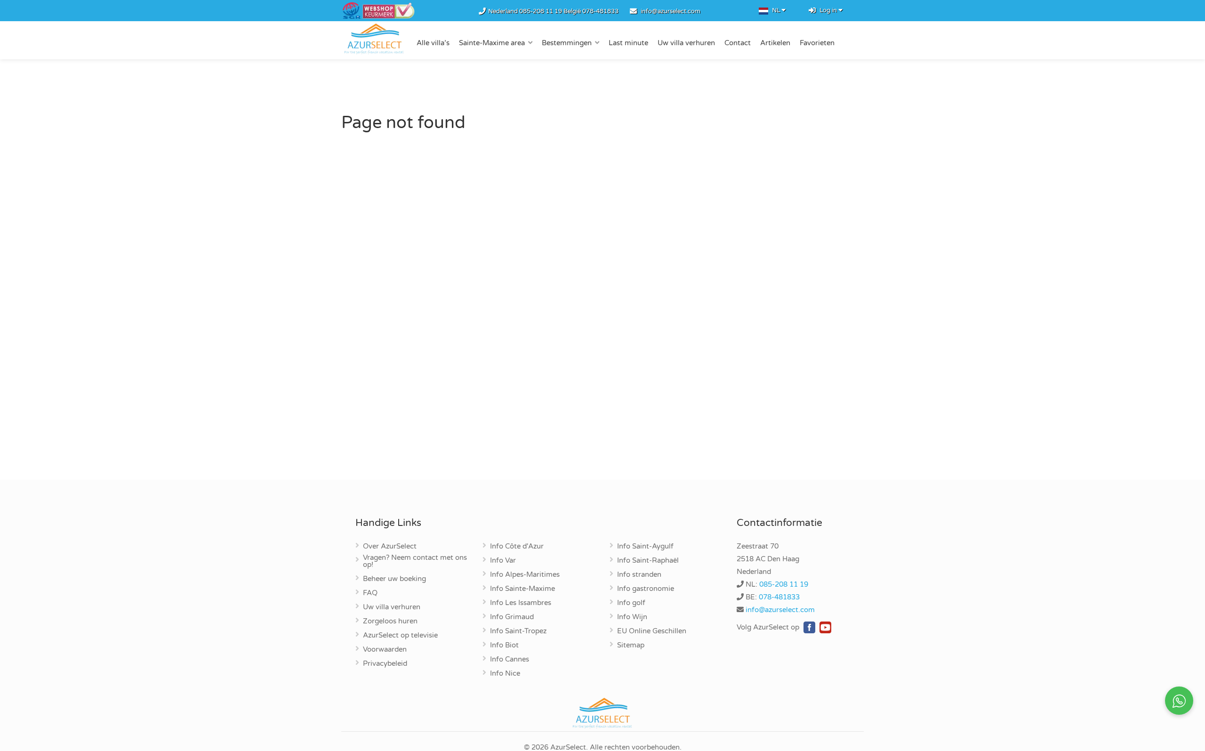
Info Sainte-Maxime (522, 589)
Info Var (503, 561)
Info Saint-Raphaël (648, 561)
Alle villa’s (433, 43)
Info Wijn (632, 617)
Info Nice (505, 674)
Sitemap (630, 645)
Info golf (631, 603)
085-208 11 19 (540, 11)
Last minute (628, 43)
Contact (737, 43)
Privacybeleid (385, 664)
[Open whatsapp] (1179, 700)
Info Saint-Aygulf (645, 546)
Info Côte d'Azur (517, 546)
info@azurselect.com (670, 11)
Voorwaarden (385, 650)
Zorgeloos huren (390, 621)
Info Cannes (509, 659)
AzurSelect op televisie (400, 635)
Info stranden (639, 575)
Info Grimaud (512, 617)
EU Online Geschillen (651, 631)
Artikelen (775, 43)
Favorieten (817, 43)
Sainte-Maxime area (492, 43)
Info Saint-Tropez (518, 631)
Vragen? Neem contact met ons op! (415, 561)
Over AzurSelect (390, 546)
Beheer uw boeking (394, 579)
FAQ (370, 593)
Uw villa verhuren (686, 43)
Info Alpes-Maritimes (525, 575)
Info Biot (504, 645)
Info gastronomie (645, 589)
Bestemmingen (567, 43)
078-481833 (600, 11)
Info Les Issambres (520, 603)
